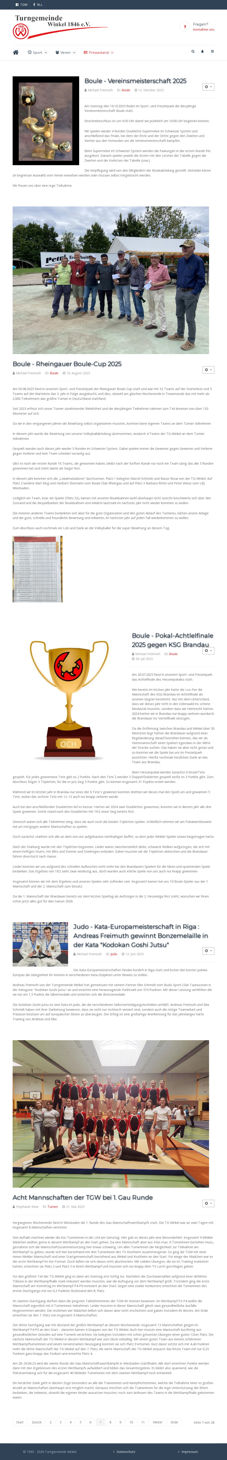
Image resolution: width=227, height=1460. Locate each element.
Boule (126, 90)
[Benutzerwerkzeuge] (208, 87)
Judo (114, 954)
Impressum (190, 1452)
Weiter (157, 1422)
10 (131, 1422)
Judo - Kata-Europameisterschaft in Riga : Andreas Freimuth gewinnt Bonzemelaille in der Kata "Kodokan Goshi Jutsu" (140, 936)
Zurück (36, 1422)
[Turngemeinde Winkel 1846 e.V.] (60, 27)
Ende (174, 1422)
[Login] (202, 51)
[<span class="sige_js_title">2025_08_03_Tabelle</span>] (38, 569)
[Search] (193, 51)
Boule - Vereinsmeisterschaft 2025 (135, 81)
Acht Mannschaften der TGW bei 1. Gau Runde (83, 1197)
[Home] (16, 52)
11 (143, 1422)
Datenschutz (126, 1452)
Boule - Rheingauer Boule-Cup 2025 (67, 364)
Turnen (52, 1206)
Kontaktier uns (203, 29)
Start (19, 1422)
